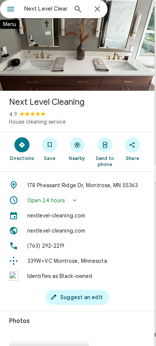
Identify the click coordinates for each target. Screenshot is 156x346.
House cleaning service (37, 121)
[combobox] (45, 8)
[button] (77, 200)
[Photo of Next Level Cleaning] (77, 45)
